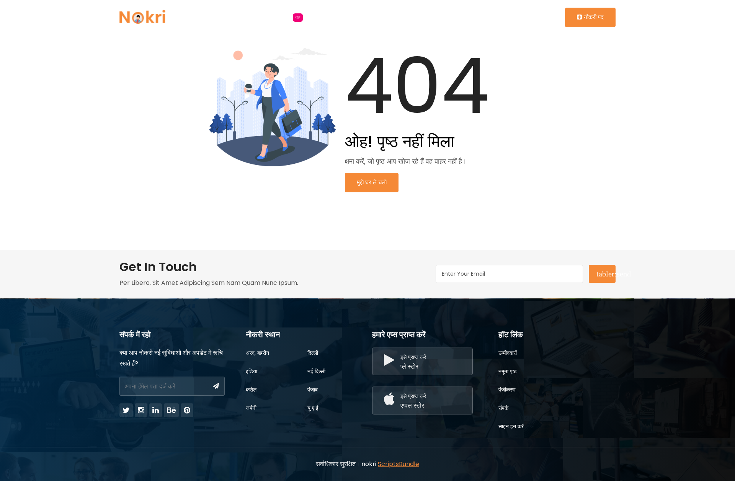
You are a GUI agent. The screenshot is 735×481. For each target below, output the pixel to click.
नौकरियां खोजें (281, 17)
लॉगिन (529, 17)
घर (207, 17)
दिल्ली (312, 353)
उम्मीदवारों (507, 353)
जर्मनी (251, 408)
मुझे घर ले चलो (372, 182)
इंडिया (251, 371)
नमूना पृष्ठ (507, 371)
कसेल (251, 389)
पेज (370, 17)
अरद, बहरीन (257, 353)
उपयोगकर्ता (335, 17)
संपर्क (503, 408)
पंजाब (312, 389)
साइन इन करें (511, 426)
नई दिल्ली (316, 371)
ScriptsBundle (398, 464)
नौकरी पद (594, 17)
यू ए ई (312, 408)
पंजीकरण (507, 389)
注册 (554, 17)
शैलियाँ (237, 17)
